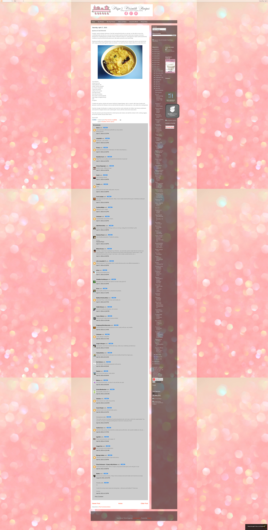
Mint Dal (157, 207)
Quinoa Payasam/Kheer (159, 344)
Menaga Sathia (100, 455)
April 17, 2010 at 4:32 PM (102, 220)
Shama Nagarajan (101, 166)
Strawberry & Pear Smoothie (158, 167)
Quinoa (112, 121)
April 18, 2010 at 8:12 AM (102, 357)
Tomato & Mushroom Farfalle (158, 328)
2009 (155, 361)
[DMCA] (156, 382)
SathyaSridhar (100, 352)
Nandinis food (100, 156)
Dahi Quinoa (158, 92)
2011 (155, 66)
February (157, 356)
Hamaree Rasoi (100, 235)
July (156, 81)
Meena (98, 380)
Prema (98, 147)
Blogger (149, 518)
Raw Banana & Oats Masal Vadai (159, 147)
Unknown (98, 216)
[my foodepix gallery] (170, 120)
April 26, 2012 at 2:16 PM (102, 493)
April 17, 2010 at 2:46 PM (102, 170)
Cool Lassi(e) (99, 196)
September (158, 77)
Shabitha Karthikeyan (102, 279)
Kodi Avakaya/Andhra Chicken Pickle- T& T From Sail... (159, 185)
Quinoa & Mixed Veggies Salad (159, 121)
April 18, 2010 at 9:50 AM (102, 384)
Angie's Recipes (100, 343)
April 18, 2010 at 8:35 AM (102, 366)
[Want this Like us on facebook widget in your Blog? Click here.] (266, 528)
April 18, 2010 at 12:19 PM (102, 403)
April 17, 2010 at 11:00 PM (102, 311)
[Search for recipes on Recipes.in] (156, 398)
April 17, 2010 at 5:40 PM (102, 274)
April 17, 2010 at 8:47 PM (102, 302)
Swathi (98, 184)
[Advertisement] (162, 413)
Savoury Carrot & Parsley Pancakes (159, 268)
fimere (98, 127)
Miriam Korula (100, 248)
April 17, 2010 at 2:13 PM (102, 142)
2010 (155, 69)
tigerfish (98, 437)
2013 (155, 62)
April (156, 88)
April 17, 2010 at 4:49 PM (102, 243)
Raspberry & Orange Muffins (158, 211)
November (158, 73)
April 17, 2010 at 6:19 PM (102, 283)
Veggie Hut (99, 446)
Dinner (108, 121)
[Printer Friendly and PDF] (94, 120)
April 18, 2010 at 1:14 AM (102, 329)
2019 (155, 49)
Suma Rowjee (100, 408)
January (157, 359)
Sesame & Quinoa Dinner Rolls (159, 105)
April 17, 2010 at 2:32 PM (102, 152)
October (157, 75)
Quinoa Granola (159, 90)
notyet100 (99, 138)
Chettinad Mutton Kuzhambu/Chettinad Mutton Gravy (159, 334)
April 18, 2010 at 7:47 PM (102, 432)
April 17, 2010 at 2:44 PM (102, 161)
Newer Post (96, 503)
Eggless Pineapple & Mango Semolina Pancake (158, 280)
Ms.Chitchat (99, 362)
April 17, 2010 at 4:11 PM (102, 211)
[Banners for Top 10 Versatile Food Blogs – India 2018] (164, 41)
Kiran (97, 288)
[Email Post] (120, 119)
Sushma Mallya (100, 207)
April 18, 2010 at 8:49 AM (102, 375)
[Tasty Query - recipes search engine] (169, 128)
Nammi (98, 371)
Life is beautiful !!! (101, 261)
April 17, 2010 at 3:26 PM (102, 179)
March (157, 354)
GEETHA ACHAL (100, 225)
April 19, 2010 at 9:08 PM (102, 468)
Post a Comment (99, 496)
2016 (155, 56)
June (156, 84)
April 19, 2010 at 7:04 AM (102, 441)
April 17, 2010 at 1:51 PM (102, 133)
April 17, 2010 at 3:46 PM (102, 202)
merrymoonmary (137, 518)
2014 (155, 60)
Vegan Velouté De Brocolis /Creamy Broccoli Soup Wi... (159, 238)
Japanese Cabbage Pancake (158, 299)
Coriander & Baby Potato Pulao (158, 311)
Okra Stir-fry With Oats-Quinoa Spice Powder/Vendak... (159, 305)
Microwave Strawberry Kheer (158, 116)
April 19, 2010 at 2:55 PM (102, 459)
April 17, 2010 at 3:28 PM (102, 191)
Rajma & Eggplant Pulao (158, 156)
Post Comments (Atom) (104, 506)
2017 (155, 53)
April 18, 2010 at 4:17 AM (102, 338)
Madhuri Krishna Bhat (102, 297)
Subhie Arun (99, 427)
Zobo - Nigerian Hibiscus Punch (159, 204)
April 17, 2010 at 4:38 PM (102, 230)
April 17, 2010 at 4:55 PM (102, 256)
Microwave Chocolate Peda (158, 227)
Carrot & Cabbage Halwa (158, 139)
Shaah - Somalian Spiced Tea (158, 232)
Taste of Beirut (100, 316)
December (158, 71)
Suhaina (98, 398)
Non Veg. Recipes (111, 21)
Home (93, 21)
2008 (155, 363)
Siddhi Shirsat (100, 307)
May (156, 86)
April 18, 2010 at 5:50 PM (102, 422)
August (157, 79)
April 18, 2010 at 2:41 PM (102, 412)
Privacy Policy (144, 21)
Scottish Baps (158, 173)
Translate (163, 30)
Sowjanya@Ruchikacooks (103, 325)
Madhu (98, 473)
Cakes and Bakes (122, 21)
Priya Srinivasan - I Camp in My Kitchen (106, 464)
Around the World (133, 21)
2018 (155, 51)
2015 (155, 58)
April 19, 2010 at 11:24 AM (102, 450)
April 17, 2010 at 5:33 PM (102, 265)
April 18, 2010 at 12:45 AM (102, 320)
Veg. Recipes (101, 21)
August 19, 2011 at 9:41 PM (103, 478)
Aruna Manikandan (101, 389)
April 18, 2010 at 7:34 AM (102, 348)
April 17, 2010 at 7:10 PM (102, 292)
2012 (155, 64)
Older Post (144, 503)
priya (97, 270)
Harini (97, 175)
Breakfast (103, 121)
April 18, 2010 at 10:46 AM (102, 393)
